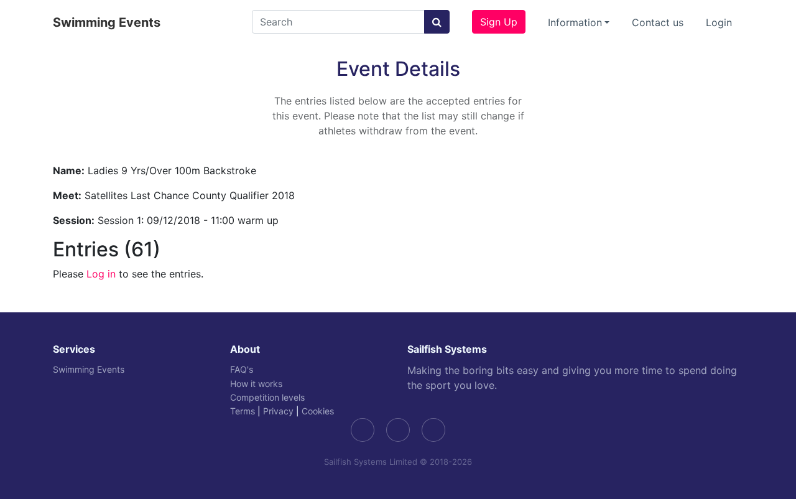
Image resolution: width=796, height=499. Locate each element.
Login (719, 22)
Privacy (278, 411)
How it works (256, 383)
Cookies (318, 411)
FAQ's (241, 369)
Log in (101, 274)
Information (575, 22)
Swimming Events (106, 22)
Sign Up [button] (498, 22)
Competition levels (267, 397)
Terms (242, 411)
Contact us (657, 22)
